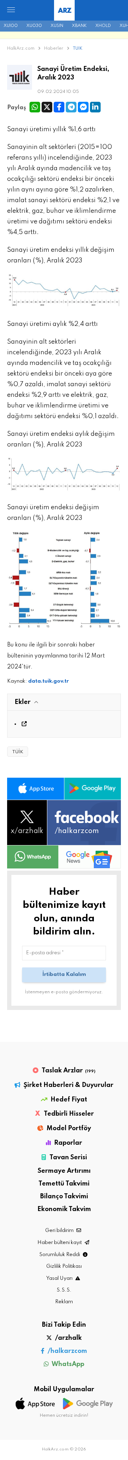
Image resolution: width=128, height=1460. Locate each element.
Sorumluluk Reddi (60, 1254)
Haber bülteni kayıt (60, 1242)
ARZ (64, 10)
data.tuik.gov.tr (48, 681)
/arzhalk (68, 1338)
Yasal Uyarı (60, 1278)
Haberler (54, 48)
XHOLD (103, 26)
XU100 (11, 26)
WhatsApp (67, 1364)
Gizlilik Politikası (64, 1266)
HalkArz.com (20, 48)
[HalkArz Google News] (90, 857)
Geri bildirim (60, 1230)
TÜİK (77, 48)
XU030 (34, 26)
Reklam (64, 1301)
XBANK (79, 26)
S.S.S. (64, 1290)
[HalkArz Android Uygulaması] (92, 789)
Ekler (23, 702)
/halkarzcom (66, 1351)
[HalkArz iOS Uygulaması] (35, 789)
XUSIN (56, 26)
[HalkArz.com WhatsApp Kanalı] (32, 856)
